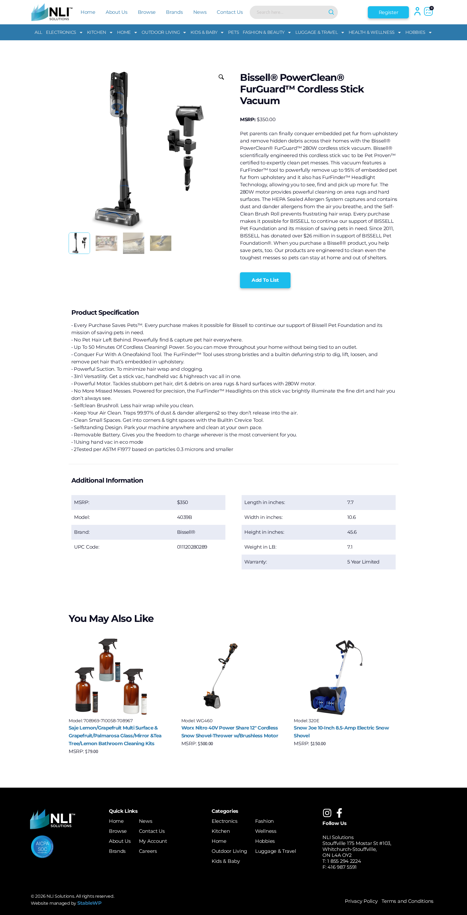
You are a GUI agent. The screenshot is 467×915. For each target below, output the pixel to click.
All (38, 32)
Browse (147, 12)
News (200, 12)
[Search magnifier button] (331, 12)
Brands (174, 12)
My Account (153, 841)
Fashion (264, 821)
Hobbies (415, 32)
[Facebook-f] (339, 813)
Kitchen (96, 32)
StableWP (89, 903)
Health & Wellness (372, 32)
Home (88, 12)
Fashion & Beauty (264, 32)
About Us (117, 12)
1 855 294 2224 (344, 861)
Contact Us (230, 12)
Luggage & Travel (316, 32)
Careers (148, 851)
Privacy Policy (361, 901)
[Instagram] (327, 813)
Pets (233, 32)
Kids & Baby (204, 32)
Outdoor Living (161, 32)
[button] (265, 280)
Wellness (265, 831)
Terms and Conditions (407, 901)
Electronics (61, 32)
